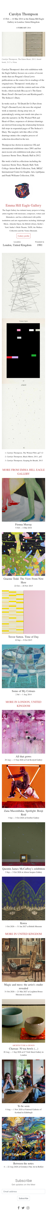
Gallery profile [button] (23, 236)
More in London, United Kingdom (23, 704)
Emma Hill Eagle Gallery (23, 205)
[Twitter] (23, 1208)
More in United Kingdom (23, 934)
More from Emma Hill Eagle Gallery (23, 471)
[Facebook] (19, 1208)
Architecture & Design (23, 1045)
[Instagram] (28, 1208)
